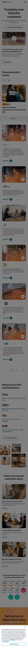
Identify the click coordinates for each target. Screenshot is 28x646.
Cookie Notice (12, 639)
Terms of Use (6, 641)
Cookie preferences (14, 644)
